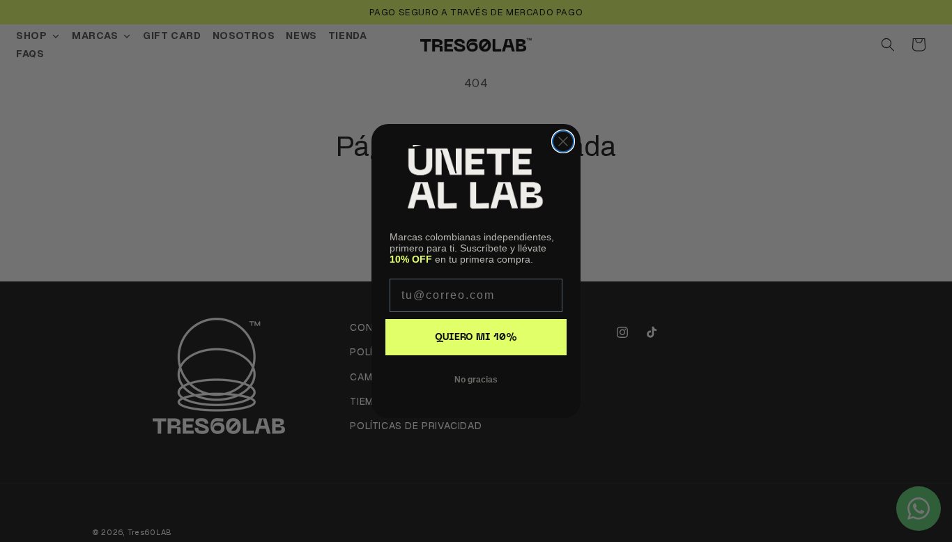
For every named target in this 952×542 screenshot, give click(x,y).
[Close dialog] (563, 141)
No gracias (476, 380)
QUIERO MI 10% (476, 337)
